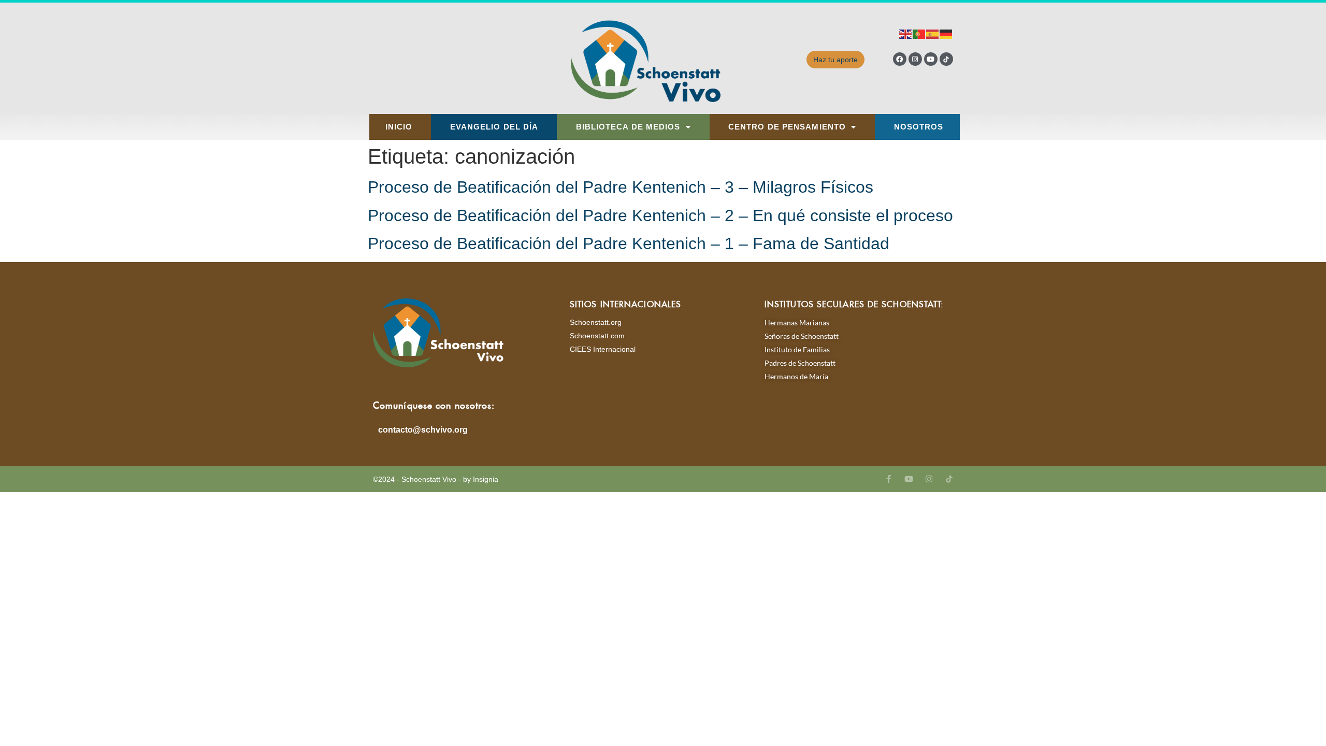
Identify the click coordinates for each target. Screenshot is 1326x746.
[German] (946, 33)
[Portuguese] (919, 33)
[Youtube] (931, 59)
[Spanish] (933, 33)
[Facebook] (899, 59)
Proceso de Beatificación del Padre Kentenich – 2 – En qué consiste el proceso (660, 215)
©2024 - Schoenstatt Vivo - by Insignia (435, 479)
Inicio (399, 127)
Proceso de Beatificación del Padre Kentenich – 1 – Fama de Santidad (628, 243)
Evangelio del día (494, 127)
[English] (906, 33)
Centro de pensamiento (787, 127)
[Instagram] (915, 59)
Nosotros (919, 127)
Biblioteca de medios (628, 127)
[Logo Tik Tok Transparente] (946, 59)
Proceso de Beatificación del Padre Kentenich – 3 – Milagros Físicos (620, 187)
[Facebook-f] (888, 479)
